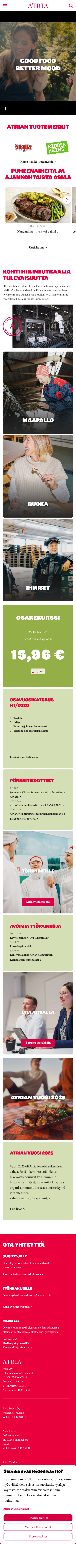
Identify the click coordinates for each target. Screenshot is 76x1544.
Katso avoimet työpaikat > (18, 1307)
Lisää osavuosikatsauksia (24, 757)
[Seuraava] (67, 200)
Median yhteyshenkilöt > (17, 1343)
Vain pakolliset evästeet (38, 1527)
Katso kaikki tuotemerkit (36, 161)
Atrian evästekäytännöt (16, 1509)
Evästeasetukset (38, 1536)
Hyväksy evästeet (38, 1518)
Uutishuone (36, 247)
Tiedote (17, 718)
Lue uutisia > (10, 1339)
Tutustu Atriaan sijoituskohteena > (23, 1274)
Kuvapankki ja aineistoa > (17, 1347)
